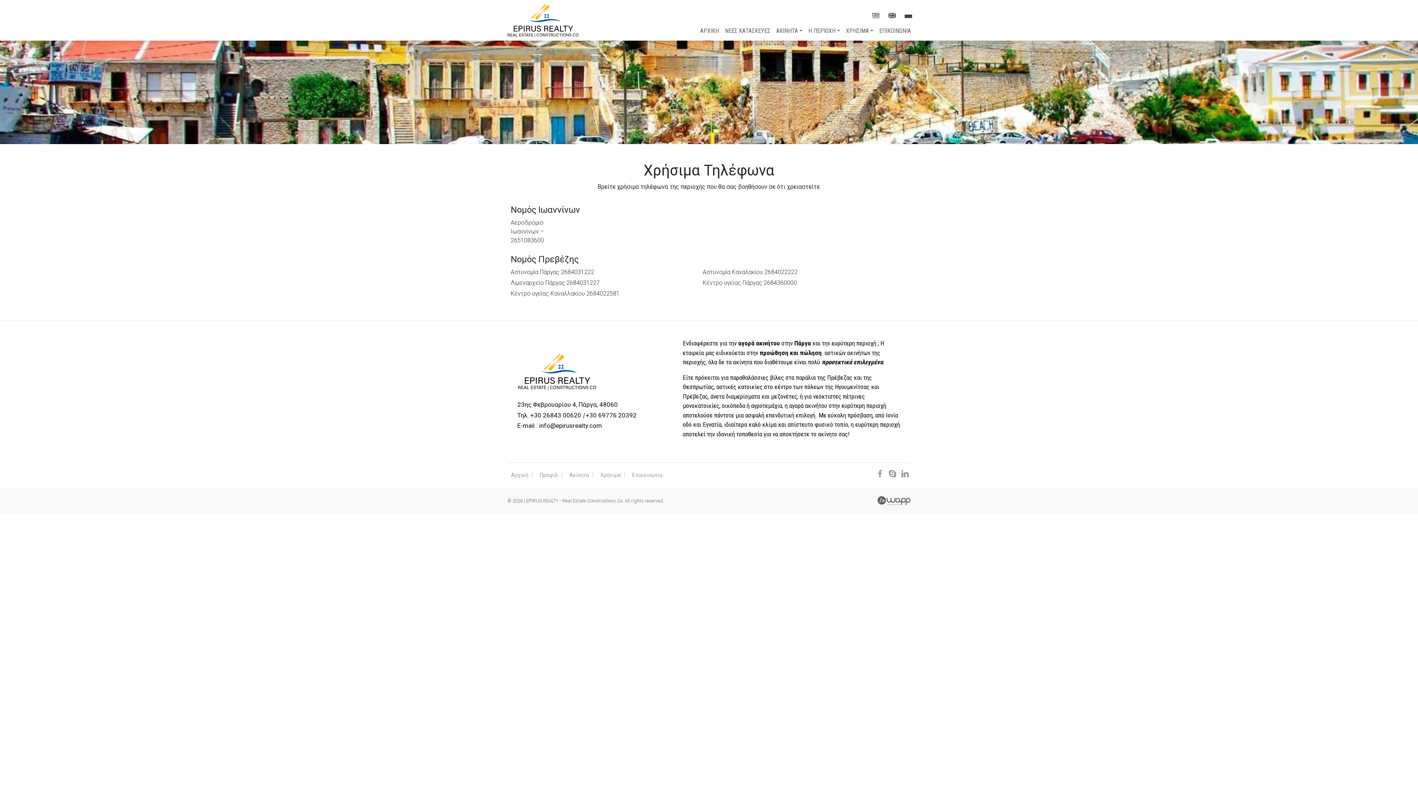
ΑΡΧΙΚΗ (709, 30)
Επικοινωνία (647, 475)
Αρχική (519, 475)
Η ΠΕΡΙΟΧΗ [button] (822, 30)
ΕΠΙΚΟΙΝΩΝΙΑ (895, 30)
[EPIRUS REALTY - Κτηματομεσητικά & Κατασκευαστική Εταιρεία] (543, 20)
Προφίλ (549, 475)
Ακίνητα (579, 475)
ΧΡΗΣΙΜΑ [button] (857, 30)
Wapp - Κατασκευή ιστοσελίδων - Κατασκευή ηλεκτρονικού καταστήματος (894, 500)
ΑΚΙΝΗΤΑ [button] (787, 30)
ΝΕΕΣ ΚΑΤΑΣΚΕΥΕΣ (747, 30)
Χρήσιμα (610, 475)
